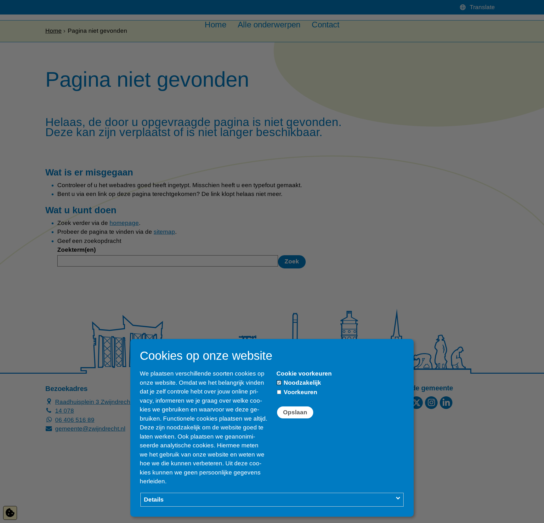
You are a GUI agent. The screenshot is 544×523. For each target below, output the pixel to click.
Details (154, 499)
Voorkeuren (299, 392)
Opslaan (295, 412)
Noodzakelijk (301, 382)
